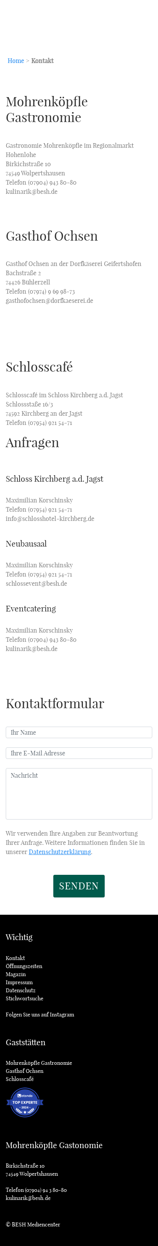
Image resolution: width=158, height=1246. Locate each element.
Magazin (16, 974)
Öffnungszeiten (24, 966)
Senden (79, 886)
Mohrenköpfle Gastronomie (39, 1062)
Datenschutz (21, 990)
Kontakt (15, 958)
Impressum (19, 982)
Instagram (62, 1014)
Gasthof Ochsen (24, 1071)
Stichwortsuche (24, 998)
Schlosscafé (20, 1079)
